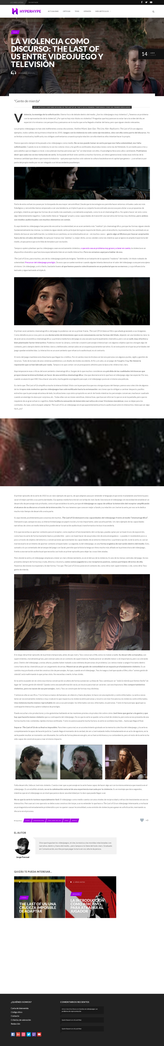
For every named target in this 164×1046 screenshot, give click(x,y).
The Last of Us (54, 820)
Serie (74, 820)
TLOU (27, 820)
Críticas (66, 11)
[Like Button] (142, 820)
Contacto (15, 1016)
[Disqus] (65, 955)
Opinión (87, 11)
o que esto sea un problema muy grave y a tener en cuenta (105, 248)
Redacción (15, 1023)
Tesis (77, 11)
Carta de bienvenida (19, 1008)
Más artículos (102, 11)
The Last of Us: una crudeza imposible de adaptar (37, 907)
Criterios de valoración (21, 1020)
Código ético (16, 1012)
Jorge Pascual (28, 73)
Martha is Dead (36, 2)
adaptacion (39, 820)
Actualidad (53, 11)
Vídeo (24, 897)
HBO (66, 820)
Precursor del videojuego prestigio (40, 262)
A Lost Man (77, 1020)
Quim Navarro (67, 1020)
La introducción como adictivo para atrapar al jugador (87, 906)
